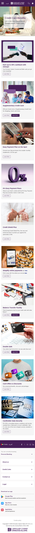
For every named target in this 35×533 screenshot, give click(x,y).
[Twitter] (24, 444)
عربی (7, 3)
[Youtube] (27, 444)
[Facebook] (21, 444)
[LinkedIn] (33, 444)
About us (6, 462)
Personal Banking (6, 454)
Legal (4, 484)
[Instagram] (30, 444)
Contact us (6, 477)
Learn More (7, 74)
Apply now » (15, 115)
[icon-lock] (33, 3)
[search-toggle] (28, 3)
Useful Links (7, 469)
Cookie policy (17, 520)
